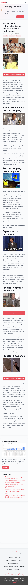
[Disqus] (14, 522)
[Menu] (21, 2)
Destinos (10, 557)
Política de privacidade (18, 580)
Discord (22, 566)
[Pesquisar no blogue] (25, 2)
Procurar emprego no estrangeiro (14, 74)
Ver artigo (5, 467)
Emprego (17, 557)
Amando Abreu (7, 34)
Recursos (18, 35)
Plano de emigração (11, 560)
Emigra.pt (14, 551)
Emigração (12, 35)
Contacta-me (17, 569)
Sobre (20, 560)
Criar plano (20, 16)
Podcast (9, 569)
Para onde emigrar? (13, 563)
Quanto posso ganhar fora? (10, 566)
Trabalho (5, 35)
